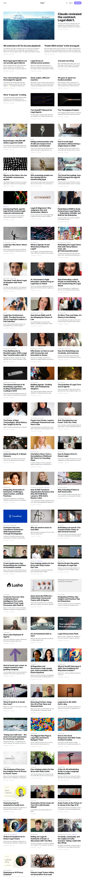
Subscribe (77, 3)
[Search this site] (67, 3)
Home (4, 3)
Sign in (71, 3)
